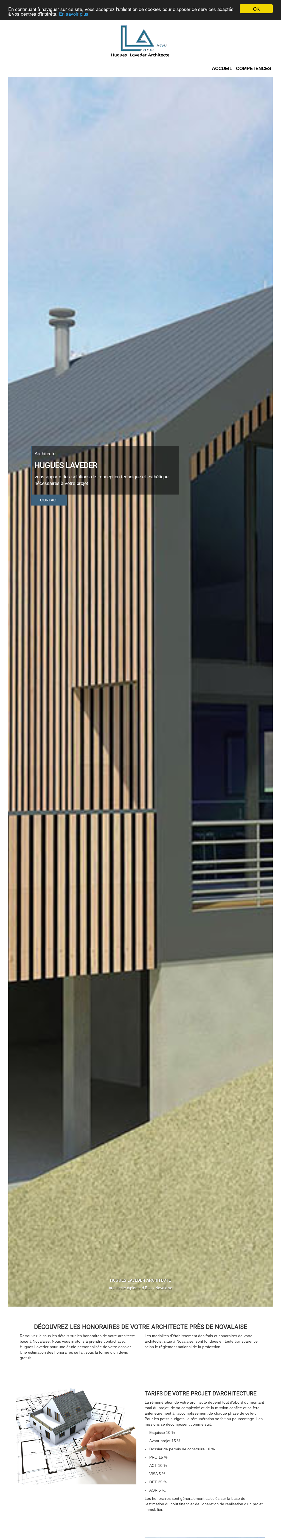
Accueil (222, 68)
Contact (49, 500)
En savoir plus (73, 13)
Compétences (253, 68)
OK (256, 8)
